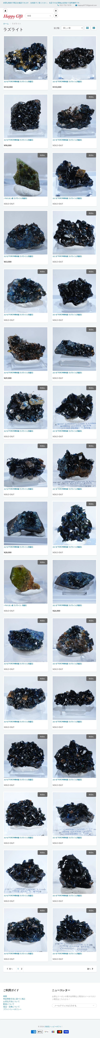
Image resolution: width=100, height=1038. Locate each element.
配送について (8, 1004)
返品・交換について (11, 1006)
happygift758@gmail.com (87, 5)
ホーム (6, 23)
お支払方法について (11, 1001)
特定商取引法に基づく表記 (14, 999)
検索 (5, 996)
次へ (89, 969)
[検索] (50, 16)
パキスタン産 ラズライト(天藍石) (15, 198)
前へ (11, 969)
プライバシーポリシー (12, 1009)
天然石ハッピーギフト (52, 1026)
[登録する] (93, 1005)
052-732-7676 (65, 5)
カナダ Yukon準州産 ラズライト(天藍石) (18, 82)
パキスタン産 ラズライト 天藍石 (15, 605)
